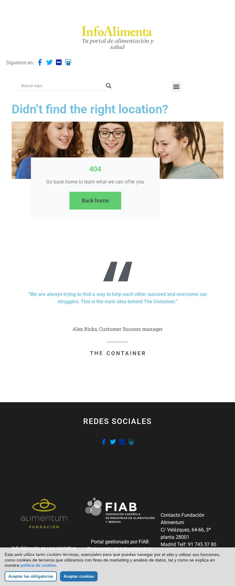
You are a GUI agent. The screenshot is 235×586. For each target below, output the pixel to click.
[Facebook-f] (40, 62)
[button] (176, 86)
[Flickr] (59, 62)
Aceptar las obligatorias (30, 576)
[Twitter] (49, 62)
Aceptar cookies (79, 576)
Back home (95, 200)
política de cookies (38, 565)
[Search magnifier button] (108, 85)
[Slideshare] (68, 62)
